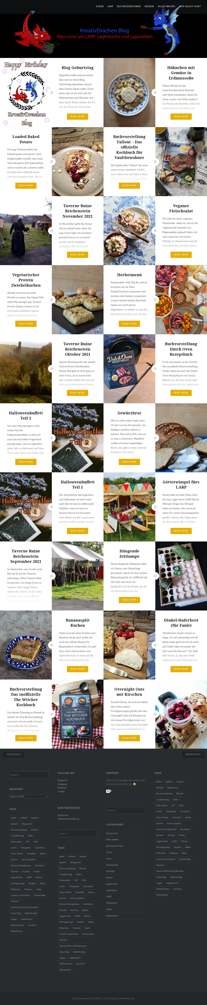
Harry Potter (162, 817)
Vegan (109, 909)
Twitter (61, 792)
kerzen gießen (174, 823)
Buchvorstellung (164, 794)
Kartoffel (176, 817)
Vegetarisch (112, 916)
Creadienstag (162, 800)
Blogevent (172, 788)
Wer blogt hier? (190, 6)
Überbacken (162, 895)
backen (180, 782)
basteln (159, 788)
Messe (184, 841)
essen (159, 811)
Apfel (159, 782)
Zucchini (177, 889)
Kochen (160, 835)
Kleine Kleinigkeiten (166, 829)
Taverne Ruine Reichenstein (170, 871)
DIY (173, 805)
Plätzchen (161, 853)
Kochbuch (185, 829)
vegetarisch (171, 883)
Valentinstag (176, 877)
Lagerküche (162, 841)
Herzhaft (110, 871)
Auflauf (169, 782)
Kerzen (149, 6)
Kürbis (182, 835)
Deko (176, 800)
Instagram (62, 784)
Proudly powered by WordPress (87, 999)
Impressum (63, 815)
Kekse (188, 817)
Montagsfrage (163, 847)
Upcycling (161, 877)
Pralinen (174, 853)
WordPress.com (127, 999)
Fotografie (171, 811)
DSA (181, 805)
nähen (188, 847)
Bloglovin (62, 780)
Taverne (160, 865)
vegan (159, 883)
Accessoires (112, 833)
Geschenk (185, 811)
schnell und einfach (165, 859)
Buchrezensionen (129, 6)
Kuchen (171, 835)
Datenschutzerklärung (68, 819)
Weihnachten (162, 889)
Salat (184, 853)
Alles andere (166, 6)
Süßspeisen (111, 903)
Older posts (14, 755)
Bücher (179, 794)
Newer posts (193, 755)
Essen (100, 6)
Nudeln (177, 847)
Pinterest (62, 788)
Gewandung (112, 865)
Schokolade (185, 859)
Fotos (109, 859)
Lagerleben (111, 890)
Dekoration (161, 805)
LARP (110, 6)
